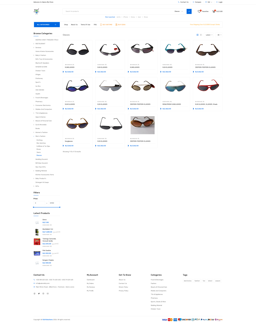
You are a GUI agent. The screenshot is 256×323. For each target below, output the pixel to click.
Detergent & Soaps (42, 182)
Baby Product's (41, 178)
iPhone (126, 17)
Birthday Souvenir (42, 163)
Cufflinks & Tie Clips (43, 146)
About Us (74, 25)
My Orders (90, 283)
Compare (198, 2)
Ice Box (38, 86)
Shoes (146, 17)
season (217, 281)
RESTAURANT (40, 44)
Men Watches (41, 143)
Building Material (41, 171)
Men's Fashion (40, 136)
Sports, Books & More (158, 302)
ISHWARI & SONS (41, 67)
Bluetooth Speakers (42, 63)
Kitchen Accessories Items (45, 175)
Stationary (39, 78)
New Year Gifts (41, 167)
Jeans (38, 152)
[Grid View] (197, 35)
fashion (197, 281)
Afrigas (38, 74)
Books (38, 128)
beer (139, 17)
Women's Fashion (42, 132)
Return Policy (123, 287)
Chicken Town (40, 71)
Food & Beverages (42, 98)
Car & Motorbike (41, 125)
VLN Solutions (47, 319)
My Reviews (91, 287)
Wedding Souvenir (42, 159)
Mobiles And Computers (44, 109)
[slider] (33, 207)
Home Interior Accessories (45, 51)
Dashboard (90, 280)
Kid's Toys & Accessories (44, 59)
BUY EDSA (121, 25)
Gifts (37, 186)
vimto (118, 17)
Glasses (39, 155)
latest (210, 281)
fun (204, 281)
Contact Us (184, 2)
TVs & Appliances (42, 113)
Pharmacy (39, 101)
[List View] (201, 35)
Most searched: (110, 17)
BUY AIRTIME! (107, 25)
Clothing (39, 140)
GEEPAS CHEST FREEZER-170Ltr (47, 40)
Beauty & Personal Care (44, 121)
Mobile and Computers (158, 291)
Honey (133, 17)
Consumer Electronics (43, 105)
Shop (66, 25)
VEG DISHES (40, 90)
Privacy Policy (123, 291)
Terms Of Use (85, 25)
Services (38, 47)
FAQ (95, 25)
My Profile (90, 291)
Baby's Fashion (41, 55)
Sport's (38, 82)
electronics (188, 281)
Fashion (153, 283)
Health (38, 94)
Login (220, 2)
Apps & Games (41, 117)
